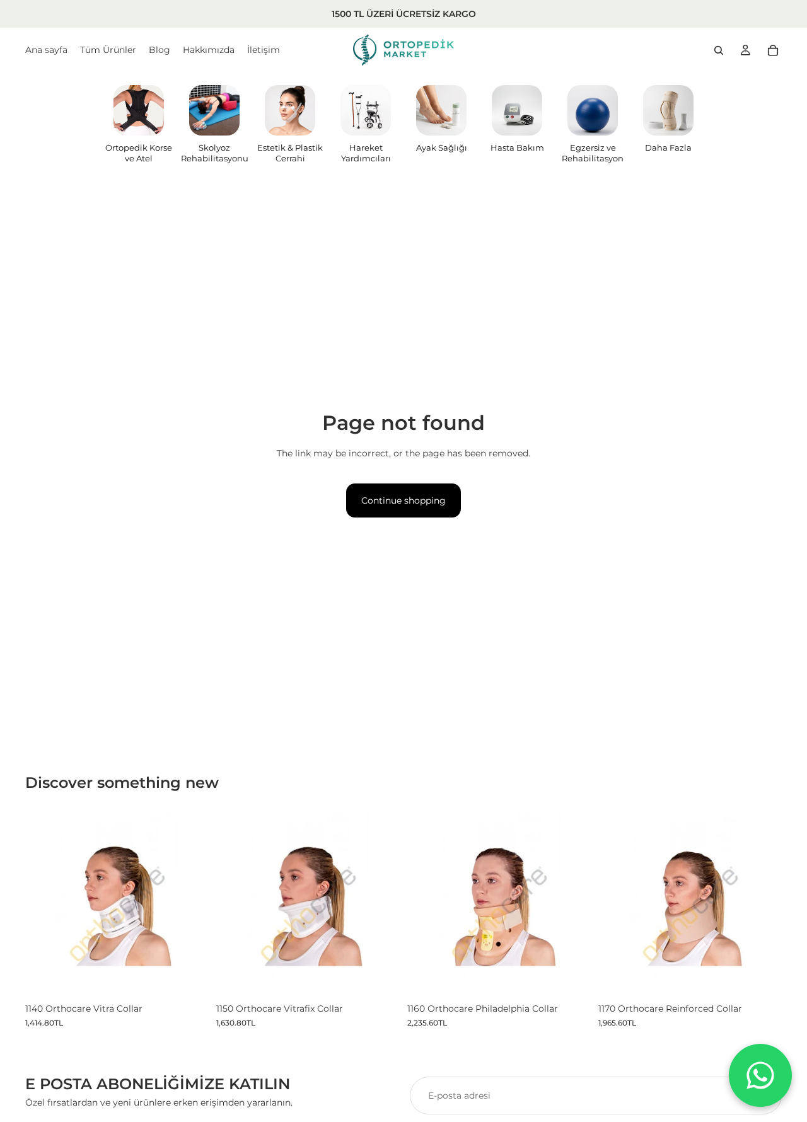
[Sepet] (773, 50)
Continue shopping (403, 500)
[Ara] (719, 50)
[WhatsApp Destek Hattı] (760, 1075)
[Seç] (189, 977)
